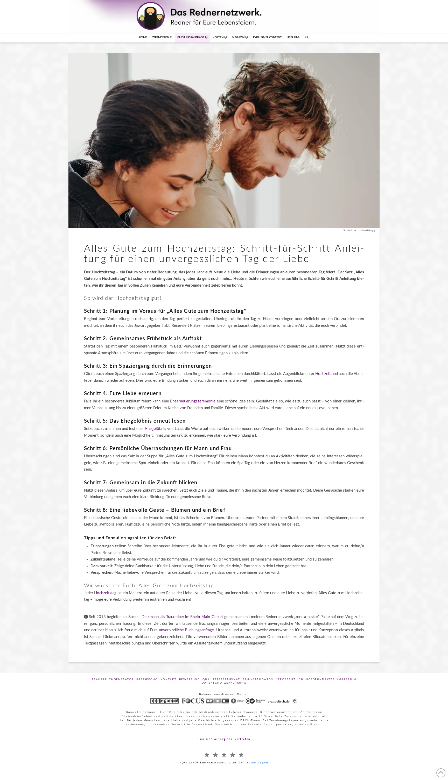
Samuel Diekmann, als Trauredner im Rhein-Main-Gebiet (175, 617)
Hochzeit (323, 374)
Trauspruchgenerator (113, 679)
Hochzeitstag (105, 593)
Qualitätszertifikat (221, 679)
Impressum (346, 679)
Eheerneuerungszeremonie (193, 401)
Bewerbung (189, 679)
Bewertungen (257, 762)
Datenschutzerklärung (224, 683)
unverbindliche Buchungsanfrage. (187, 630)
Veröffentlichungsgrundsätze (305, 679)
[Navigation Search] (307, 37)
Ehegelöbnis (156, 429)
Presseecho (147, 679)
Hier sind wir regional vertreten (224, 739)
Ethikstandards (258, 679)
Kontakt (168, 679)
